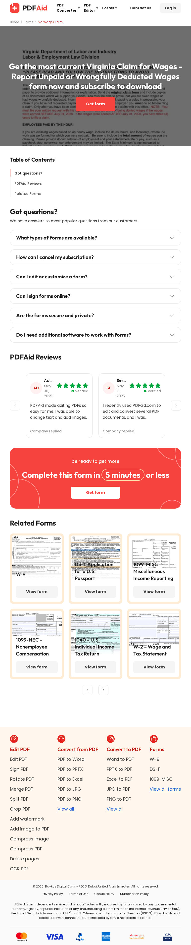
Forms (108, 7)
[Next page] (103, 690)
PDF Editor (89, 8)
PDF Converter (67, 8)
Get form (95, 104)
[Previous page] (88, 690)
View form (37, 591)
